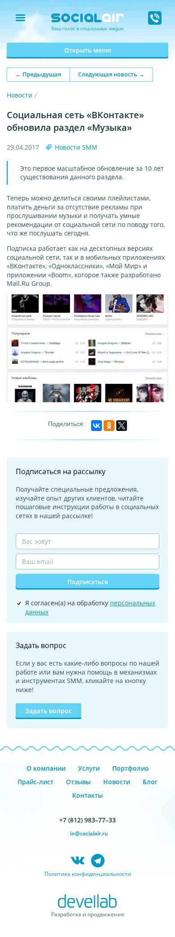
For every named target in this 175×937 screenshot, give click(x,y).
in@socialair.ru (89, 833)
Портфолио (130, 768)
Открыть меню (87, 50)
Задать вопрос (48, 710)
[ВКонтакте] (96, 425)
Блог (150, 781)
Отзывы (78, 781)
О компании (46, 768)
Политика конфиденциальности (87, 874)
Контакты (87, 795)
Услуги (89, 768)
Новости (19, 95)
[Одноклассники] (109, 425)
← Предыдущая (38, 74)
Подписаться (87, 581)
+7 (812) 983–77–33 (87, 820)
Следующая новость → (111, 74)
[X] (121, 425)
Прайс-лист (35, 781)
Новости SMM (76, 147)
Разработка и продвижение (87, 914)
